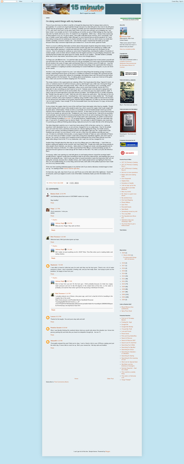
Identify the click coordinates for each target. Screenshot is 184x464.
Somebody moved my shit (129, 211)
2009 (123, 286)
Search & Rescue (127, 338)
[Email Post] (67, 183)
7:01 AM (69, 249)
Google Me (125, 324)
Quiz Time (125, 204)
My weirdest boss (127, 198)
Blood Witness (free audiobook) (127, 307)
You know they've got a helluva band (129, 224)
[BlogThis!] (72, 183)
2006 (123, 294)
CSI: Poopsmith (126, 178)
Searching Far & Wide (128, 345)
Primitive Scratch (56, 327)
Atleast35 (54, 340)
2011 (123, 281)
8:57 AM (69, 281)
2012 (123, 278)
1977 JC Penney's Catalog (130, 162)
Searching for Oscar (128, 349)
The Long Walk (126, 213)
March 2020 (127, 255)
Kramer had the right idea (71, 168)
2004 (123, 299)
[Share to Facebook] (76, 183)
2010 (123, 284)
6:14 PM (68, 293)
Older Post (110, 378)
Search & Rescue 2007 (129, 340)
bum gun (68, 118)
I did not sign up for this (129, 185)
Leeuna (53, 316)
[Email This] (70, 183)
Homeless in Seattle (128, 183)
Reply (52, 203)
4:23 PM (59, 340)
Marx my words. (126, 191)
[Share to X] (74, 183)
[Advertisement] (127, 412)
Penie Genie (125, 333)
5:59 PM (69, 223)
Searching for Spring (128, 356)
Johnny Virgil (59, 223)
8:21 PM (58, 316)
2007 (123, 292)
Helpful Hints (125, 181)
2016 (123, 268)
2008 (123, 289)
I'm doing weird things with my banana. (129, 258)
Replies (55, 220)
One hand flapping (127, 200)
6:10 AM (63, 237)
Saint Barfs (125, 209)
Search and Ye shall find (129, 342)
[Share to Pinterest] (78, 183)
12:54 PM (63, 194)
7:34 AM (60, 265)
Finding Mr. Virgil (127, 322)
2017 (123, 265)
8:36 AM (64, 327)
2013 (123, 276)
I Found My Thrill (127, 329)
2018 (123, 263)
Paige (52, 208)
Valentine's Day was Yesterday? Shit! (128, 220)
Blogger (107, 451)
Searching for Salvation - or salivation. (129, 352)
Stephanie (54, 265)
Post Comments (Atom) (61, 382)
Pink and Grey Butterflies (129, 336)
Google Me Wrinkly (127, 326)
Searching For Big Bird (128, 347)
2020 (123, 253)
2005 (123, 297)
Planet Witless (126, 202)
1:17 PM (57, 208)
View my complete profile (127, 49)
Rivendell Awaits (126, 207)
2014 (123, 273)
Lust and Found (126, 331)
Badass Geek (55, 194)
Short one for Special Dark (130, 362)
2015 (123, 271)
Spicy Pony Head (127, 311)
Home (76, 378)
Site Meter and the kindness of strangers (128, 365)
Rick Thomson (55, 237)
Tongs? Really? (126, 380)
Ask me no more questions (130, 172)
